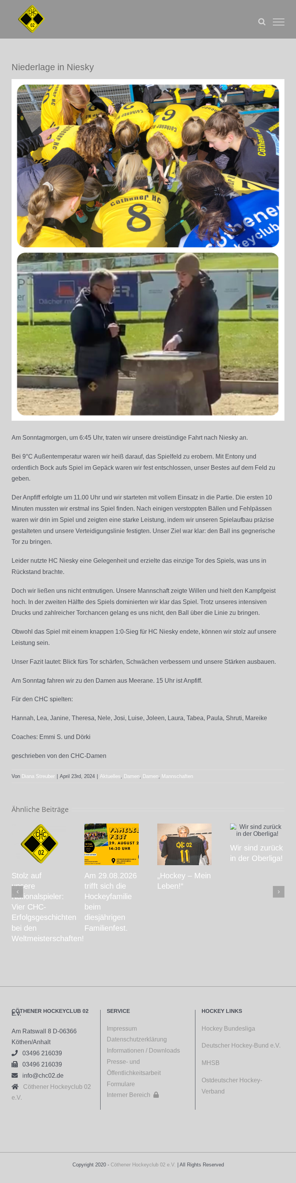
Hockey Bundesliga (228, 1028)
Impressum (122, 1028)
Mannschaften (177, 776)
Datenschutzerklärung (137, 1039)
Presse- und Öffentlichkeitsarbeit (134, 1067)
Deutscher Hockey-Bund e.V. (241, 1045)
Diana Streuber (38, 776)
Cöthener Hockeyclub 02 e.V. (143, 1165)
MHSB (211, 1063)
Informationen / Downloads (143, 1050)
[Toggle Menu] (278, 22)
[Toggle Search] (262, 21)
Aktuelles (110, 776)
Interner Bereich (133, 1095)
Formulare (121, 1084)
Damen (132, 776)
